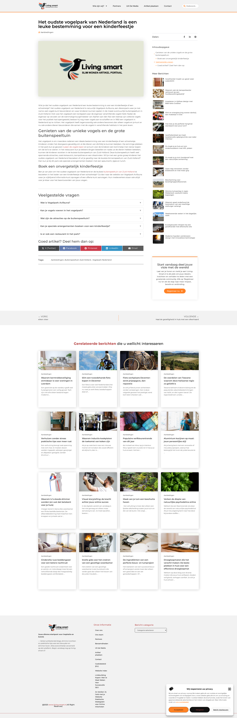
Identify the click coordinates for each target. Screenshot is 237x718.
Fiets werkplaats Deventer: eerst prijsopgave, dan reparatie (136, 381)
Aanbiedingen (47, 32)
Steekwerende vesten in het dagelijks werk (180, 214)
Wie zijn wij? (98, 6)
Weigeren (200, 710)
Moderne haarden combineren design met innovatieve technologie (180, 237)
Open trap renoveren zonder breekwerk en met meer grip (177, 170)
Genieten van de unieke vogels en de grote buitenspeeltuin (174, 53)
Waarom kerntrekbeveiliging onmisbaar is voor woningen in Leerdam (56, 381)
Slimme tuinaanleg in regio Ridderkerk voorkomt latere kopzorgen (176, 193)
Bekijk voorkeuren (220, 710)
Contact (168, 6)
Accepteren (178, 710)
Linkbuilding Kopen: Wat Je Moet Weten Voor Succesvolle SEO (101, 681)
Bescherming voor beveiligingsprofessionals (175, 181)
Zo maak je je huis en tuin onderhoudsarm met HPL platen (178, 147)
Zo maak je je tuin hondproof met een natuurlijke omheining (179, 158)
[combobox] (190, 6)
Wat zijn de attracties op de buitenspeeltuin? (90, 218)
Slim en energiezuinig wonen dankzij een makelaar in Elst (180, 114)
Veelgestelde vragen (164, 62)
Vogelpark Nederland (102, 260)
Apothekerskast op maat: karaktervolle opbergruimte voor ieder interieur (180, 137)
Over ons (98, 630)
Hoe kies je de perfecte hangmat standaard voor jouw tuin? (178, 125)
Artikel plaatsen (151, 6)
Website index (101, 671)
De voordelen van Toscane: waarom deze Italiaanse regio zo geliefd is (179, 381)
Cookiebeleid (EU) (100, 665)
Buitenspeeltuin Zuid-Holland (78, 260)
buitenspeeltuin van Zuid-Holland (119, 172)
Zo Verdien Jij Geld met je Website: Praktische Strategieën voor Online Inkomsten (100, 699)
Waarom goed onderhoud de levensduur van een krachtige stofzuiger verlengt (177, 204)
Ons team (99, 635)
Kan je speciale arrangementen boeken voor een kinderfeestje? (90, 226)
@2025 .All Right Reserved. (58, 705)
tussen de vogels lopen (73, 147)
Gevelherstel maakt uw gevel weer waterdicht (179, 80)
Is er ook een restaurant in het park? (90, 234)
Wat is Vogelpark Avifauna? (90, 202)
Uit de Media (100, 648)
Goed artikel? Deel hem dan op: (171, 65)
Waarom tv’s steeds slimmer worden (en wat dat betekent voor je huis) (56, 502)
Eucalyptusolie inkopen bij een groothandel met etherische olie (178, 226)
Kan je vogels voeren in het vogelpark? (90, 210)
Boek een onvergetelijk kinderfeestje (173, 58)
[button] (229, 689)
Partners (117, 6)
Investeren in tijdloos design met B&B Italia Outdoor (179, 102)
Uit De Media (132, 6)
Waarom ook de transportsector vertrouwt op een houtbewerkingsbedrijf (178, 92)
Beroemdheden (101, 644)
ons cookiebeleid (182, 702)
